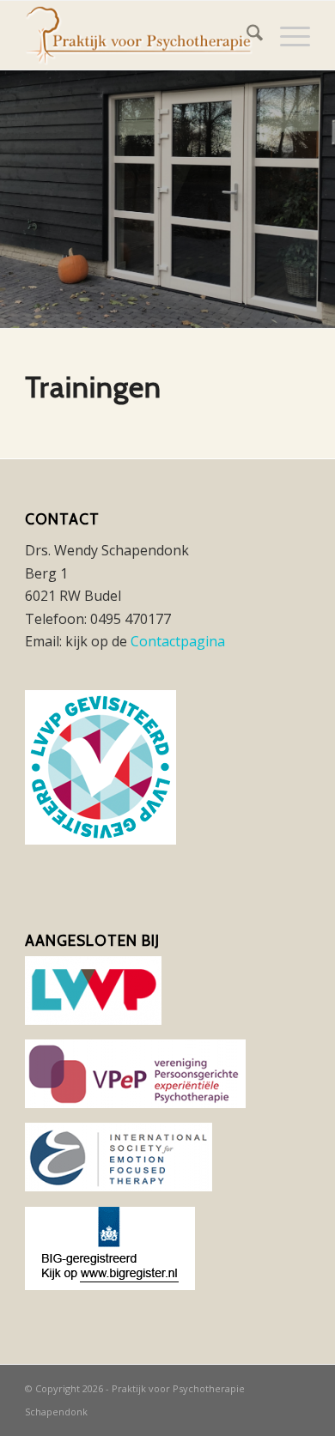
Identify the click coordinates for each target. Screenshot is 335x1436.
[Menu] (286, 35)
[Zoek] (246, 35)
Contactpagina (178, 641)
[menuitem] (246, 35)
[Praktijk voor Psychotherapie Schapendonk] (139, 35)
